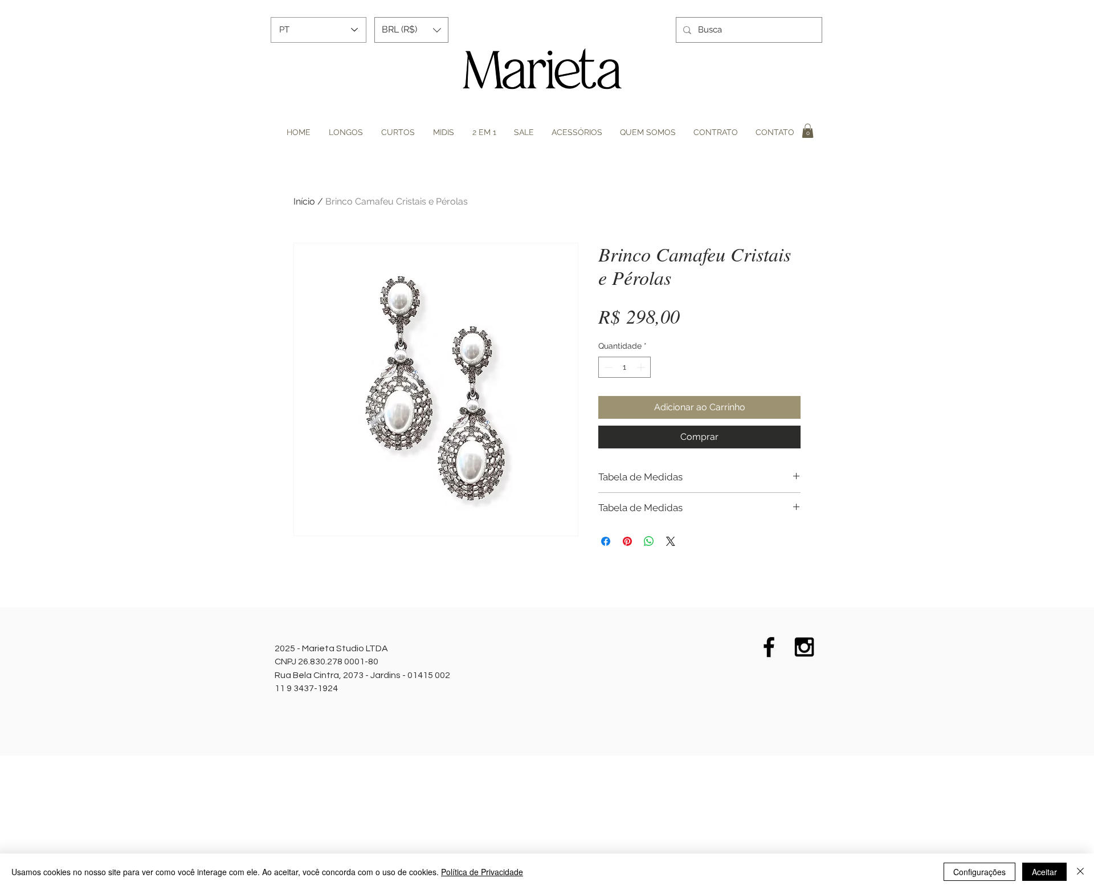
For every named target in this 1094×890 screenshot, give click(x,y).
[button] (411, 30)
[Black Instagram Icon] (804, 647)
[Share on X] (670, 541)
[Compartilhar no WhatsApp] (649, 541)
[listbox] (411, 30)
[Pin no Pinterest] (627, 541)
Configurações (979, 871)
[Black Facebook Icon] (769, 647)
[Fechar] (1080, 872)
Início (304, 201)
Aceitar (1044, 871)
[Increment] (642, 367)
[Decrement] (607, 367)
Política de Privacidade (482, 871)
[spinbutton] (624, 367)
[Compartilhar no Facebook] (606, 541)
